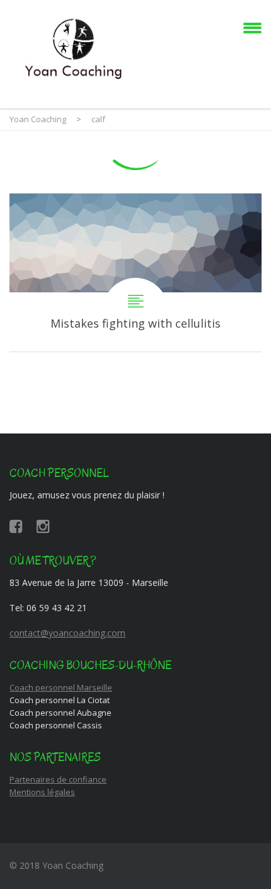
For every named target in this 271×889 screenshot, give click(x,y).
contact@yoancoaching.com (67, 633)
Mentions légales (42, 792)
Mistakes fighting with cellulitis (135, 272)
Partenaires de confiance (58, 779)
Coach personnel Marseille (60, 687)
